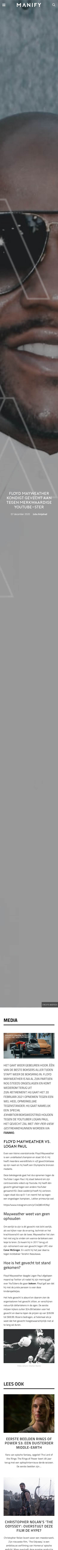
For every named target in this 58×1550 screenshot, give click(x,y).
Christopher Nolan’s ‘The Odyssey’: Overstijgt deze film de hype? (29, 1526)
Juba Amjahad (40, 514)
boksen (32, 1283)
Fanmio (9, 1132)
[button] (3, 4)
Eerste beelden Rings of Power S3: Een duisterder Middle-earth (29, 1443)
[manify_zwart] (29, 5)
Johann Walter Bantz (31, 1365)
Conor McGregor (12, 1250)
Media (10, 1020)
